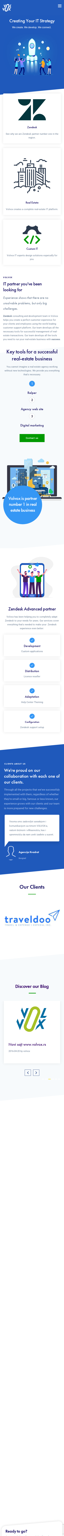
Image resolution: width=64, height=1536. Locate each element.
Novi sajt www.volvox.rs (27, 1044)
